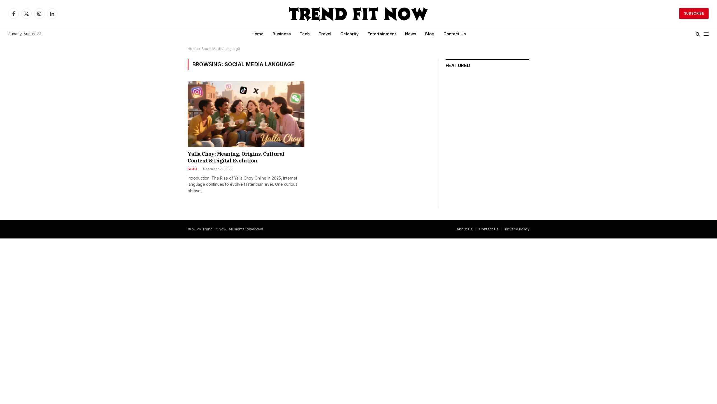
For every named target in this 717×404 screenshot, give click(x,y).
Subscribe (694, 13)
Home (258, 33)
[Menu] (706, 34)
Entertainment (381, 33)
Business (282, 33)
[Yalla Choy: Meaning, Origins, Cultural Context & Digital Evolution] (246, 114)
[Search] (698, 34)
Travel (325, 33)
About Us (464, 229)
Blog (429, 33)
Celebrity (349, 33)
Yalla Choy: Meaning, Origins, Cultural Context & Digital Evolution (236, 157)
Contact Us (454, 33)
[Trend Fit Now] (358, 13)
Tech (305, 33)
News (410, 33)
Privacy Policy (517, 229)
